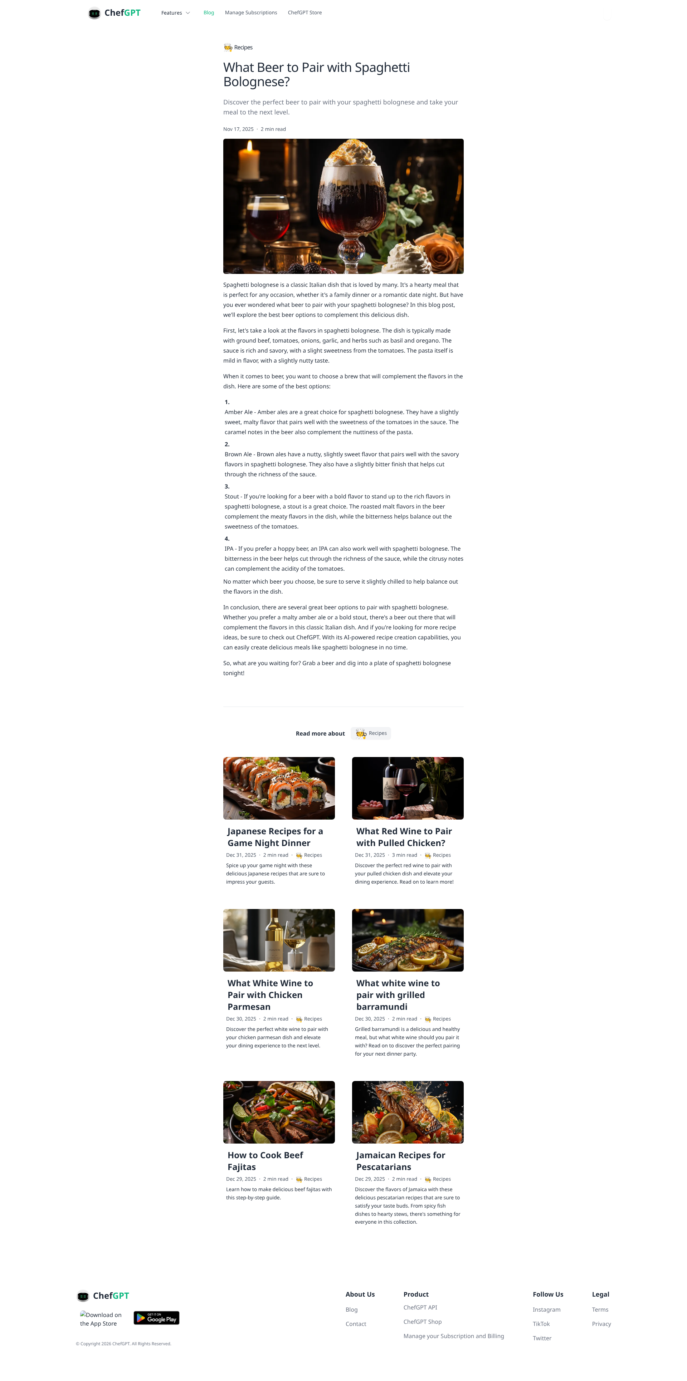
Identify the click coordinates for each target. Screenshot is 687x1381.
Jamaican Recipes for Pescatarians (400, 1161)
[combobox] (607, 13)
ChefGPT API (420, 1307)
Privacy (601, 1324)
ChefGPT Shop (423, 1322)
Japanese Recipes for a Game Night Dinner (275, 837)
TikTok (541, 1324)
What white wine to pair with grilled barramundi (398, 995)
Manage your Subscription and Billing (454, 1336)
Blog (209, 12)
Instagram (547, 1309)
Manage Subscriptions (251, 12)
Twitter (542, 1338)
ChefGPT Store (305, 12)
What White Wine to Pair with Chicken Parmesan (270, 995)
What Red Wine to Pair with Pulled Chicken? (404, 837)
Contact (356, 1324)
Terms (600, 1309)
